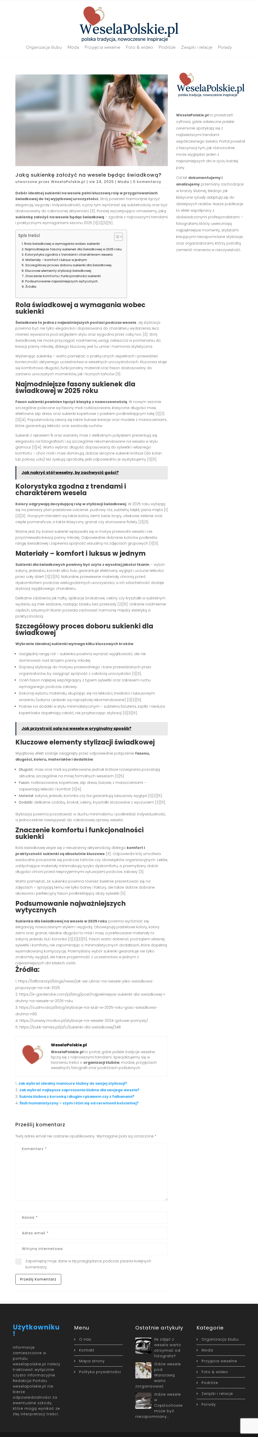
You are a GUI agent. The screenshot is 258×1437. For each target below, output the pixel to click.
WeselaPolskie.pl (68, 181)
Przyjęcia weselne (102, 47)
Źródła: (31, 286)
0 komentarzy (147, 181)
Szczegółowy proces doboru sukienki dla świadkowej (68, 265)
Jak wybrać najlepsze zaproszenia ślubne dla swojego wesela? (79, 1090)
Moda (73, 47)
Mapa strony (92, 1361)
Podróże (167, 47)
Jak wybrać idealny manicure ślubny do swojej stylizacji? (72, 1083)
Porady (225, 47)
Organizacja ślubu (44, 47)
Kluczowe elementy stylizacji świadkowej (58, 271)
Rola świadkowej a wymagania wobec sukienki (62, 244)
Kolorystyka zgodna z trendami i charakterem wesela (69, 254)
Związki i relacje (196, 47)
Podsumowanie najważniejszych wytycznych (61, 281)
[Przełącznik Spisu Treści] (116, 236)
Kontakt (86, 1350)
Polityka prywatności (100, 1371)
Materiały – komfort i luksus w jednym (56, 260)
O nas (85, 1339)
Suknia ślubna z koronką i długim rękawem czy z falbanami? (76, 1096)
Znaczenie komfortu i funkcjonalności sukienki (63, 276)
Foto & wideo (139, 47)
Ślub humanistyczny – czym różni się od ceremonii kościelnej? (79, 1103)
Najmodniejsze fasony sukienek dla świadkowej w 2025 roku (73, 249)
